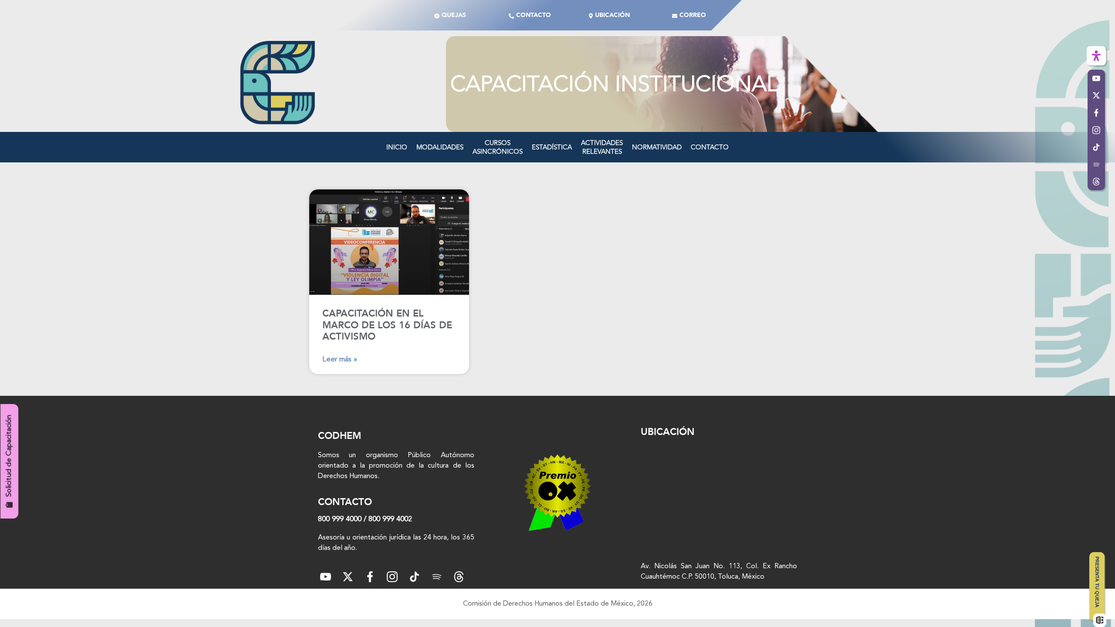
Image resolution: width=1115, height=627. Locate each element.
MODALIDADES (439, 147)
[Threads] (1096, 182)
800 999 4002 (390, 519)
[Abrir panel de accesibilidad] (1096, 55)
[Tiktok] (414, 576)
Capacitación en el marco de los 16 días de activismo (387, 325)
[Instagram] (392, 576)
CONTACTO (710, 147)
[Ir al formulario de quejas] (1099, 620)
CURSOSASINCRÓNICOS (498, 147)
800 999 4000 (340, 519)
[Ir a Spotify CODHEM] (1096, 164)
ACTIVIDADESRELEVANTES (602, 147)
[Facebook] (370, 576)
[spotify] (436, 576)
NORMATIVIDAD (657, 147)
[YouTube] (325, 576)
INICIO (396, 147)
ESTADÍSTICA (552, 147)
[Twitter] (347, 576)
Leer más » (339, 359)
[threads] (458, 576)
